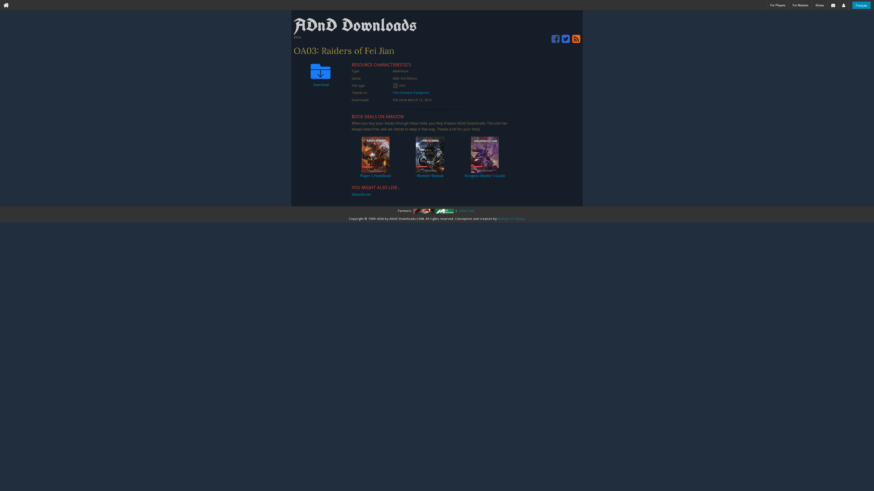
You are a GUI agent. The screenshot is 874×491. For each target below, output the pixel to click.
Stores (820, 5)
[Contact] (833, 5)
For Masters (800, 5)
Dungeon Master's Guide (485, 176)
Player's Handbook (375, 176)
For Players (777, 5)
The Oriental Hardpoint (411, 93)
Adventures (361, 194)
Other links (467, 211)
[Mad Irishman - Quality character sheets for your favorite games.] (445, 211)
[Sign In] (844, 5)
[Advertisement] (546, 128)
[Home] (6, 5)
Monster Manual (430, 176)
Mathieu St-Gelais (511, 218)
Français (861, 5)
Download (321, 85)
